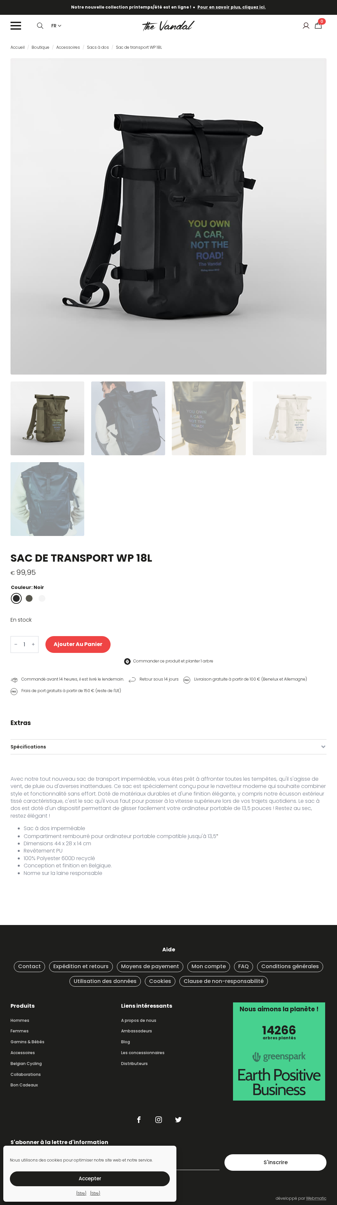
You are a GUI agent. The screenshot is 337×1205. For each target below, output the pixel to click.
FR (54, 25)
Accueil (18, 47)
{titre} (81, 1193)
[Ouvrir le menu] (16, 25)
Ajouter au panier (78, 644)
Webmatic (316, 1198)
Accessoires (68, 47)
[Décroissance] (15, 644)
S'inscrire (276, 1162)
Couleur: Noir (27, 587)
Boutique (40, 47)
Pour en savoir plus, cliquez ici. (231, 7)
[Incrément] (33, 644)
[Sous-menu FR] (58, 26)
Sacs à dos (98, 47)
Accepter (90, 1178)
